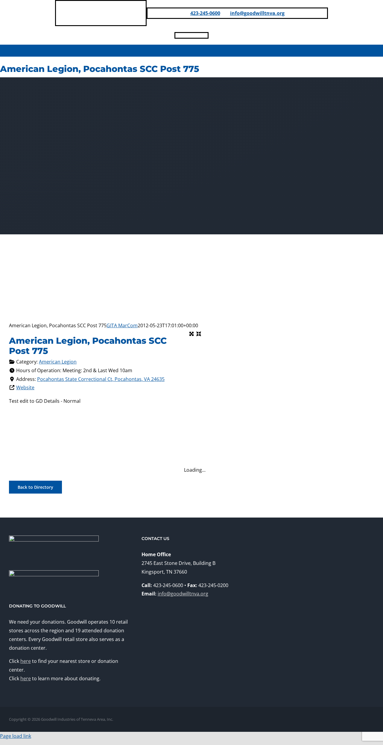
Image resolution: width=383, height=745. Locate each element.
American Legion (58, 361)
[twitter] (206, 35)
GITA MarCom (122, 325)
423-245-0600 (205, 13)
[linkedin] (187, 35)
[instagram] (196, 35)
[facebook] (177, 35)
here (25, 661)
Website (25, 387)
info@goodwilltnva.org (257, 13)
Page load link (15, 736)
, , (101, 379)
